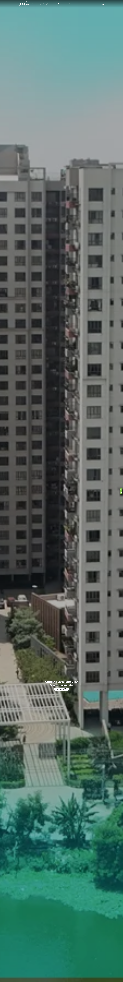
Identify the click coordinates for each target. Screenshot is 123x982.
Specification (72, 4)
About (33, 4)
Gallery (39, 4)
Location (65, 4)
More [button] (79, 4)
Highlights (45, 4)
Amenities (53, 4)
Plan (59, 4)
